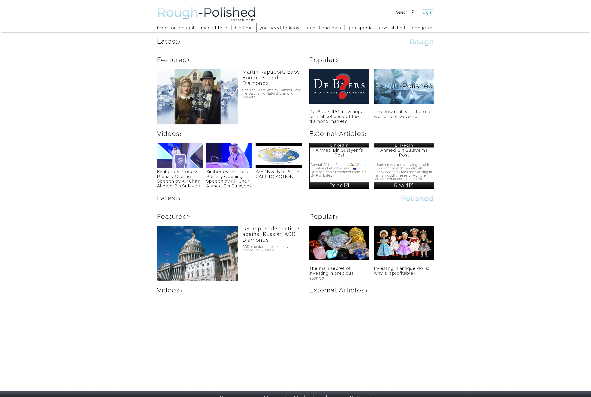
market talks (215, 27)
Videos (170, 134)
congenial (423, 27)
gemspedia (360, 27)
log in (427, 12)
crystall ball (392, 27)
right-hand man (324, 27)
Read (339, 185)
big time (244, 27)
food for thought (176, 27)
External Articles (338, 134)
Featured (173, 60)
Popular (324, 60)
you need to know (280, 27)
